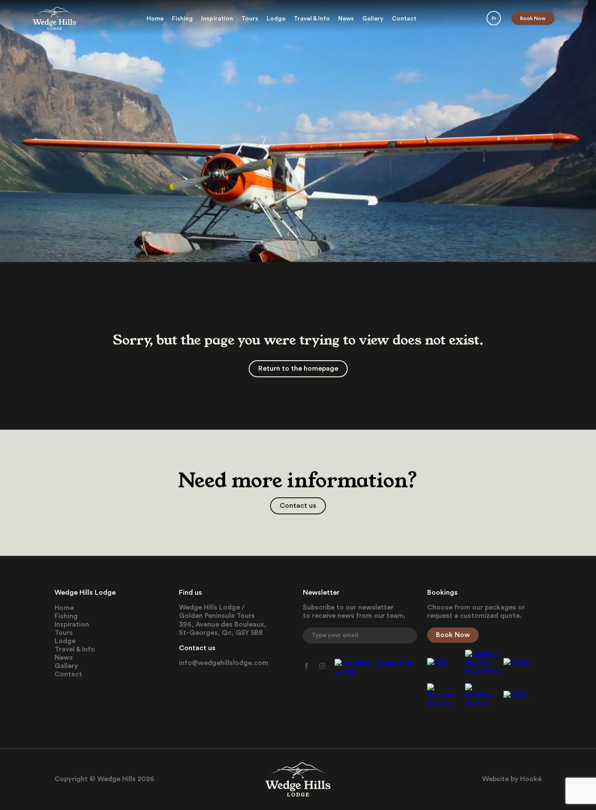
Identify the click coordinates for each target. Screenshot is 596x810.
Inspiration (217, 19)
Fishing (182, 19)
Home (155, 19)
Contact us (298, 505)
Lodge (276, 19)
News (346, 19)
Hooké (530, 779)
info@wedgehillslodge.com (223, 662)
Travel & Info (312, 19)
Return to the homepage (298, 368)
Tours (249, 19)
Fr (494, 18)
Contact (404, 19)
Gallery (373, 19)
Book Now (533, 18)
